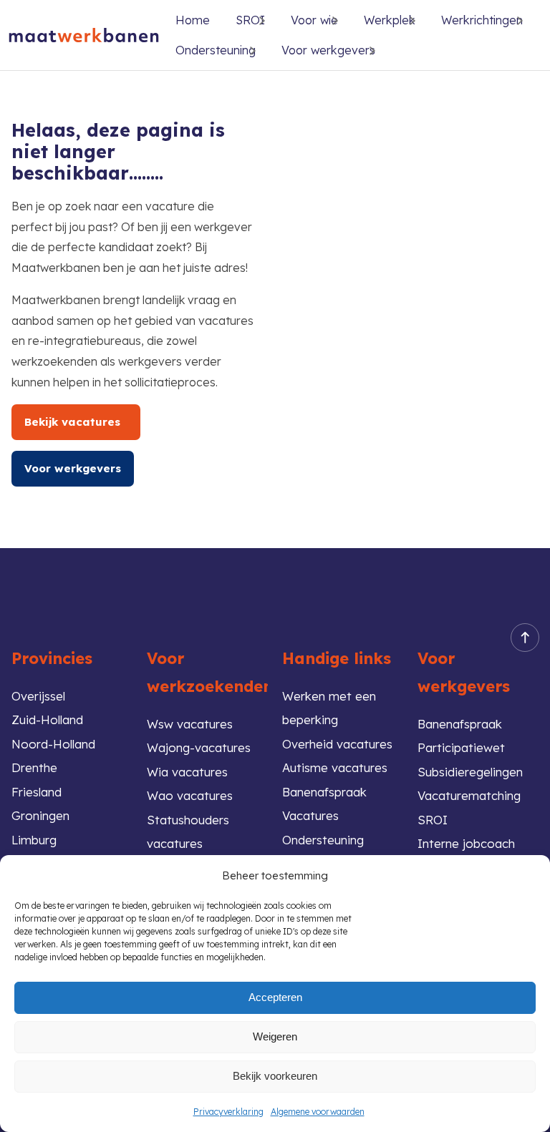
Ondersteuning (215, 50)
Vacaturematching (469, 795)
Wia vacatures (187, 771)
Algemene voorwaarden (318, 1111)
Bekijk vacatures (75, 422)
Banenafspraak (460, 723)
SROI (433, 819)
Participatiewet (461, 747)
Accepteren (275, 997)
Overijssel (38, 695)
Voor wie (314, 20)
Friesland (36, 791)
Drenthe (34, 767)
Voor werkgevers (328, 50)
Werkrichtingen (482, 20)
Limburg (34, 839)
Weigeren (275, 1036)
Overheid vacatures (337, 743)
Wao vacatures (190, 795)
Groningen (40, 815)
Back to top (525, 637)
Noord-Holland (53, 743)
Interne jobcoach (466, 843)
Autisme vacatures (334, 767)
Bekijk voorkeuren (275, 1076)
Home (192, 20)
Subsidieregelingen (470, 771)
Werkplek (389, 20)
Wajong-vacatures (199, 747)
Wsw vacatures (190, 723)
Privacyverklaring (228, 1111)
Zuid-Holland (47, 719)
